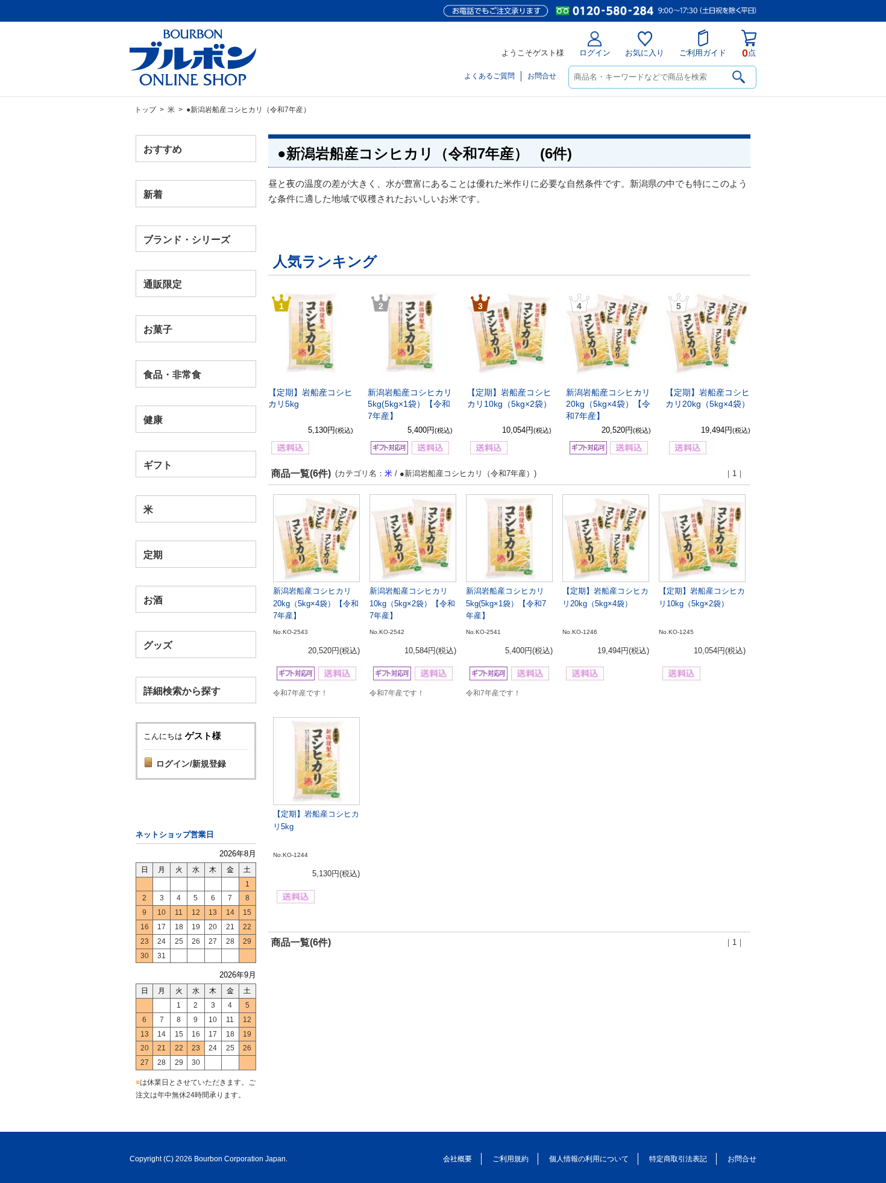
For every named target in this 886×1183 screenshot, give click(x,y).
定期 (153, 555)
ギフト (157, 464)
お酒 (153, 599)
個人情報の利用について (589, 1159)
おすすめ (162, 149)
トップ (145, 109)
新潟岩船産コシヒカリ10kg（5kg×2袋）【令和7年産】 (412, 603)
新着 (153, 194)
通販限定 (162, 284)
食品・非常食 (172, 374)
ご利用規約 (510, 1159)
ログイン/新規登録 (191, 763)
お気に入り (644, 52)
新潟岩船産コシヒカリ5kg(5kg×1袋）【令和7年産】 (410, 404)
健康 (153, 419)
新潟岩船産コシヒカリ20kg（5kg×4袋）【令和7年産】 (608, 404)
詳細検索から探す (182, 690)
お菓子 (157, 329)
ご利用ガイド (702, 52)
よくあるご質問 (489, 76)
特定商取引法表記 (678, 1159)
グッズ (157, 644)
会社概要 (457, 1159)
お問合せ (541, 76)
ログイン (595, 52)
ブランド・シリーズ (186, 239)
